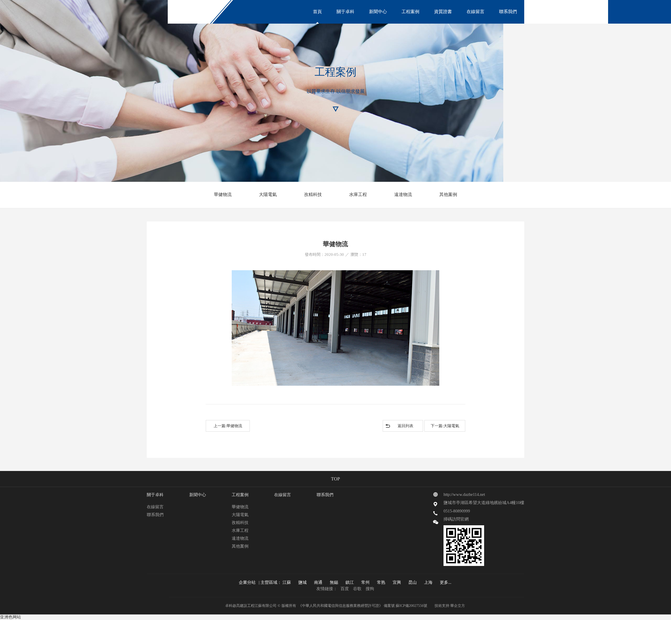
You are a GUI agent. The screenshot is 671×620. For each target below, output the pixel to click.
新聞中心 (378, 11)
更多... (445, 582)
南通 (318, 582)
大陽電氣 (268, 194)
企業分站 (247, 582)
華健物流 (223, 194)
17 (364, 254)
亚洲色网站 (10, 617)
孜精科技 (313, 194)
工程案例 (410, 11)
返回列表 (405, 426)
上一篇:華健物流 (228, 426)
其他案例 (448, 194)
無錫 (334, 582)
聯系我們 (508, 11)
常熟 (381, 582)
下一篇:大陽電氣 (445, 426)
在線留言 (475, 11)
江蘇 (287, 582)
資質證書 (443, 11)
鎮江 (349, 582)
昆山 (412, 582)
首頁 (317, 11)
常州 (365, 582)
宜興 (397, 582)
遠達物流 (403, 194)
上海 (428, 582)
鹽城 (302, 582)
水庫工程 (358, 194)
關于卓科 (345, 11)
